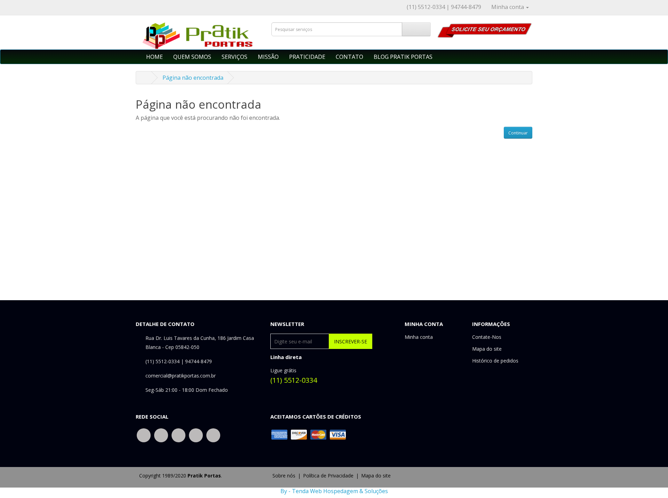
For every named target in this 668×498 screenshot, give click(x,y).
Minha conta (419, 337)
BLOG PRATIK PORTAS (403, 57)
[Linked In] (196, 434)
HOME (154, 57)
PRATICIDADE (307, 57)
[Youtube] (213, 434)
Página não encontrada (192, 77)
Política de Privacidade (328, 475)
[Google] (178, 434)
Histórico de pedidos (495, 360)
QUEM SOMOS (192, 57)
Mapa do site (487, 348)
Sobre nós (283, 475)
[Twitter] (161, 434)
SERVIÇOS (234, 57)
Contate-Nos (486, 337)
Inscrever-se (350, 341)
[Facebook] (144, 434)
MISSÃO (268, 57)
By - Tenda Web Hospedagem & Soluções (334, 491)
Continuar (518, 133)
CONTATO (349, 57)
